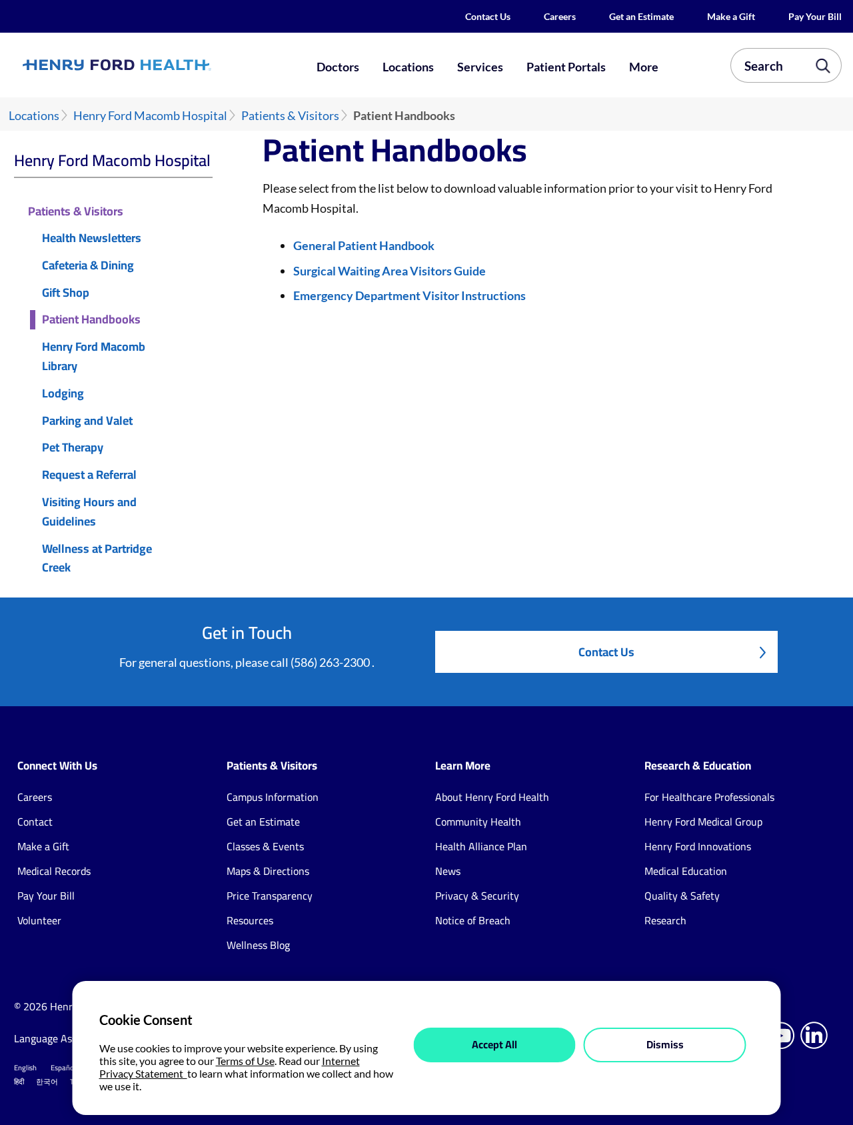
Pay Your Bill (815, 16)
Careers (560, 16)
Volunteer (39, 920)
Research (665, 920)
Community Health (478, 822)
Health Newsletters (91, 238)
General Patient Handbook (363, 245)
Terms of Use (245, 1060)
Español (63, 1067)
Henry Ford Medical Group (703, 822)
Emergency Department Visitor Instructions (409, 295)
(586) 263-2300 (331, 662)
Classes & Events (265, 846)
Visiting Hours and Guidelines (89, 512)
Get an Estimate (641, 16)
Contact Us (487, 16)
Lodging (63, 393)
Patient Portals (566, 66)
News (447, 871)
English (25, 1067)
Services (480, 66)
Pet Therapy (72, 447)
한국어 (47, 1081)
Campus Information (273, 797)
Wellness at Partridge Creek (97, 558)
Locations (408, 66)
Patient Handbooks (91, 319)
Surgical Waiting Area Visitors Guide (389, 270)
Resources (250, 920)
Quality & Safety (682, 896)
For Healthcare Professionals (709, 797)
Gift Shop (65, 293)
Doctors (338, 66)
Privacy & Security (477, 896)
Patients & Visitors (290, 115)
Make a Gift (731, 16)
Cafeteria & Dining (88, 265)
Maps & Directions (268, 871)
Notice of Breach (472, 920)
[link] (157, 65)
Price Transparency (270, 896)
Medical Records (54, 871)
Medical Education (685, 871)
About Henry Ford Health (492, 797)
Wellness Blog (258, 945)
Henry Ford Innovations (697, 846)
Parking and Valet (87, 421)
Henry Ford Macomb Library (93, 356)
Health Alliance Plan (481, 846)
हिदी (19, 1081)
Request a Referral (89, 475)
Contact (35, 822)
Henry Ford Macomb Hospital (150, 115)
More (643, 66)
